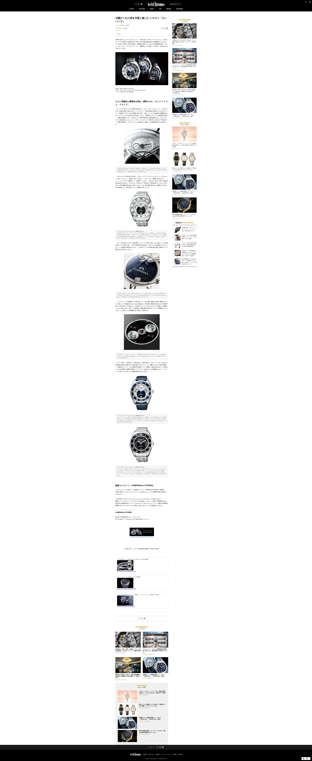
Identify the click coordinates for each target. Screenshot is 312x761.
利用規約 (158, 754)
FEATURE (142, 9)
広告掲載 (175, 754)
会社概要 (145, 754)
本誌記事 (127, 25)
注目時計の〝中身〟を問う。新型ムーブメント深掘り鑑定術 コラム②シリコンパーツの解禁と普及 (184, 41)
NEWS (152, 9)
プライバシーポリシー (166, 754)
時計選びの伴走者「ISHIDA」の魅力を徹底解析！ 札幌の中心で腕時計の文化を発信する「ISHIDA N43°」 (128, 676)
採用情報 (180, 754)
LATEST (131, 9)
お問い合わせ (151, 754)
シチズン (119, 34)
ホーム (116, 25)
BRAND (168, 9)
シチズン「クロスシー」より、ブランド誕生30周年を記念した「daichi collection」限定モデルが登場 (184, 145)
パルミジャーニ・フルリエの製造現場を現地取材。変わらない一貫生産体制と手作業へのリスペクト (155, 650)
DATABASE (179, 9)
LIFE (160, 9)
